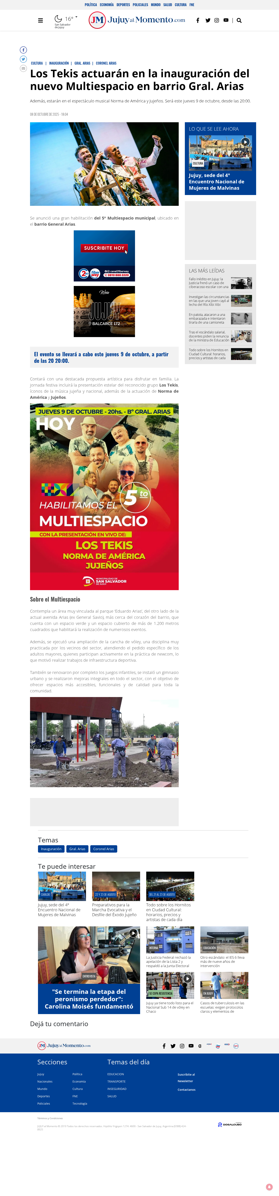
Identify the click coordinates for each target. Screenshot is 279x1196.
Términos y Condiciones (50, 1118)
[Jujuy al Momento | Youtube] (226, 20)
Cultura (181, 4)
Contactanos (186, 1090)
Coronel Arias (103, 849)
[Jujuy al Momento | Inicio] (237, 1061)
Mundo (156, 4)
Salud (167, 4)
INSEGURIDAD (116, 1089)
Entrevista (89, 976)
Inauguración (51, 849)
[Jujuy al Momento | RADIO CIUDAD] (236, 1046)
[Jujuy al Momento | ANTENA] (209, 1046)
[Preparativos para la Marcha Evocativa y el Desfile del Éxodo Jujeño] (116, 900)
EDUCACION (115, 1074)
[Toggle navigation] (40, 20)
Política (91, 4)
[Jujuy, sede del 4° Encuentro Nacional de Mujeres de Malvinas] (62, 900)
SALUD (111, 1096)
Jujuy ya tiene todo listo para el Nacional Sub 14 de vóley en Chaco (169, 1007)
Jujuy (40, 1074)
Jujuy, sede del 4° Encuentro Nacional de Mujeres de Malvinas (216, 181)
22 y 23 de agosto (105, 894)
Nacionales (44, 1081)
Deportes (123, 4)
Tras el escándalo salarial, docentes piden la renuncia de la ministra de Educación (209, 336)
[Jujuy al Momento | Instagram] (217, 20)
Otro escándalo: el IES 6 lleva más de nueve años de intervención (222, 961)
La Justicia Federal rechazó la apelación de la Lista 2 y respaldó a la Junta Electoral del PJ (168, 963)
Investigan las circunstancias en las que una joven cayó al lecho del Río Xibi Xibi (209, 301)
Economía (107, 4)
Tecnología (80, 1103)
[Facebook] (23, 50)
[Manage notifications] (269, 1187)
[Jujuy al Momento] (64, 1049)
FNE (192, 4)
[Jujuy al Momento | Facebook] (199, 20)
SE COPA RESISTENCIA (160, 993)
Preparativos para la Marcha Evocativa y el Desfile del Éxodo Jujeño (114, 909)
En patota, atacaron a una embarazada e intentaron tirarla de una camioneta (207, 318)
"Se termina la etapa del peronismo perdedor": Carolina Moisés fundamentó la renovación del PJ (89, 1002)
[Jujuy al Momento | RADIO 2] (227, 1046)
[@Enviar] (23, 68)
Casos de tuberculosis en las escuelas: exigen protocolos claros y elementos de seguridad (222, 1009)
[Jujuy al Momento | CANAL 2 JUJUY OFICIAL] (200, 1046)
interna (153, 947)
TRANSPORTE (116, 1081)
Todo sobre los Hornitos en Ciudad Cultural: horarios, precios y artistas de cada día (208, 356)
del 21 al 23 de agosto (162, 894)
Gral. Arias (77, 849)
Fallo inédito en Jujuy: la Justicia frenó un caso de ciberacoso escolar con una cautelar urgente (208, 285)
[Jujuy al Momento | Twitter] (208, 20)
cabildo (45, 894)
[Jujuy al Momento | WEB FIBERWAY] (218, 1046)
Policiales (140, 4)
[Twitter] (23, 59)
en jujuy (208, 993)
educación (209, 947)
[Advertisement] (104, 812)
